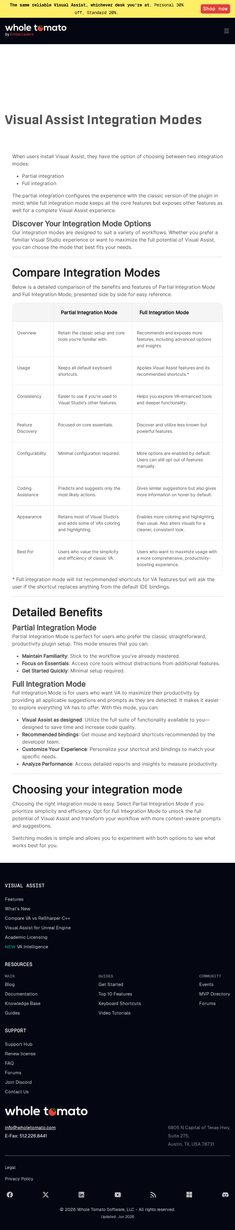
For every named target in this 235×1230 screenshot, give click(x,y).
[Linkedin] (82, 1194)
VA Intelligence (26, 947)
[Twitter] (45, 1194)
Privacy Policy (19, 1179)
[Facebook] (10, 1194)
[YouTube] (117, 1194)
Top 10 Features (115, 994)
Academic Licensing (26, 937)
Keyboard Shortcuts (120, 1003)
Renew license (20, 1054)
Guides (12, 1013)
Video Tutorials (115, 1013)
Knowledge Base (22, 1003)
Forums (207, 1003)
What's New (17, 909)
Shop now (215, 9)
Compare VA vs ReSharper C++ (37, 918)
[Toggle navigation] (225, 31)
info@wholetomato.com (30, 1127)
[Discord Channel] (225, 1194)
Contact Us (17, 1092)
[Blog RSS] (153, 1194)
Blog (10, 984)
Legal (10, 1167)
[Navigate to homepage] (35, 27)
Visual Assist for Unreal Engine (38, 928)
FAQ (9, 1063)
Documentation (21, 994)
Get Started (111, 984)
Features (14, 899)
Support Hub (18, 1044)
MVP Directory (214, 994)
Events (206, 984)
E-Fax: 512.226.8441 (26, 1136)
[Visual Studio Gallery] (189, 1194)
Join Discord (18, 1082)
